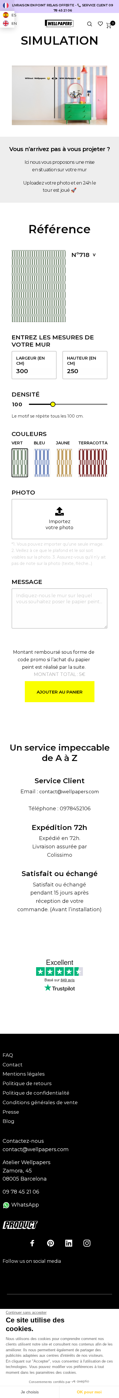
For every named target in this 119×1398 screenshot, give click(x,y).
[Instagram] (86, 1243)
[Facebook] (32, 1243)
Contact (13, 1065)
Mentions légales (24, 1074)
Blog (8, 1121)
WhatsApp (24, 1205)
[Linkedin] (68, 1243)
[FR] (7, 5)
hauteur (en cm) (81, 361)
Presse (11, 1112)
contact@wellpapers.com (69, 791)
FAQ (8, 1055)
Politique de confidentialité (36, 1093)
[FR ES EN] (7, 5)
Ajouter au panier (60, 692)
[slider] (52, 404)
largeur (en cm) (30, 361)
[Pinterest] (50, 1243)
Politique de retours (27, 1083)
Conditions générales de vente (40, 1102)
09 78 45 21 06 (21, 1192)
